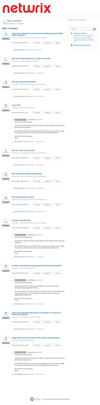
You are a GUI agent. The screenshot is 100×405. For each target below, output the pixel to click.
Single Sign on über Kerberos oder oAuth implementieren (36, 338)
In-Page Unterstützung (21, 220)
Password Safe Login (41, 37)
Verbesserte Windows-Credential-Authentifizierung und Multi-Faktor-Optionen (37, 34)
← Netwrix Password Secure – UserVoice (13, 23)
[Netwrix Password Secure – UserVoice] (27, 7)
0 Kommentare (15, 61)
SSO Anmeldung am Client (23, 197)
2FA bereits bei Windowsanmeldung (27, 174)
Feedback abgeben (80, 33)
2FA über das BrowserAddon (24, 82)
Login (69, 19)
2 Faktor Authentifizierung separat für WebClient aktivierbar (36, 266)
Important (48, 43)
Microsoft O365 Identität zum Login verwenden (31, 59)
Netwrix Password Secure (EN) (82, 38)
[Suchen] (94, 29)
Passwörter (38, 317)
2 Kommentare (15, 37)
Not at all (38, 43)
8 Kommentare (15, 107)
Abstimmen (6, 38)
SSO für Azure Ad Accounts (23, 150)
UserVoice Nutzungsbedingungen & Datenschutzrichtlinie (56, 399)
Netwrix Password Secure (82, 45)
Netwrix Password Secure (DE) (27, 37)
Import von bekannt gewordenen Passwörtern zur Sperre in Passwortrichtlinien (36, 313)
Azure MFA (16, 105)
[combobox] (82, 29)
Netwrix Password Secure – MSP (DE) (29, 61)
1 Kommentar (15, 84)
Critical (58, 43)
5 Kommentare (15, 340)
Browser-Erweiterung (41, 84)
